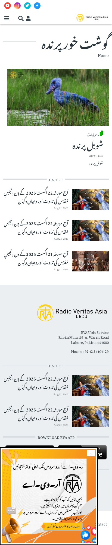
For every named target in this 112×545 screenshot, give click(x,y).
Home (103, 54)
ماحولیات (93, 134)
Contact (100, 523)
